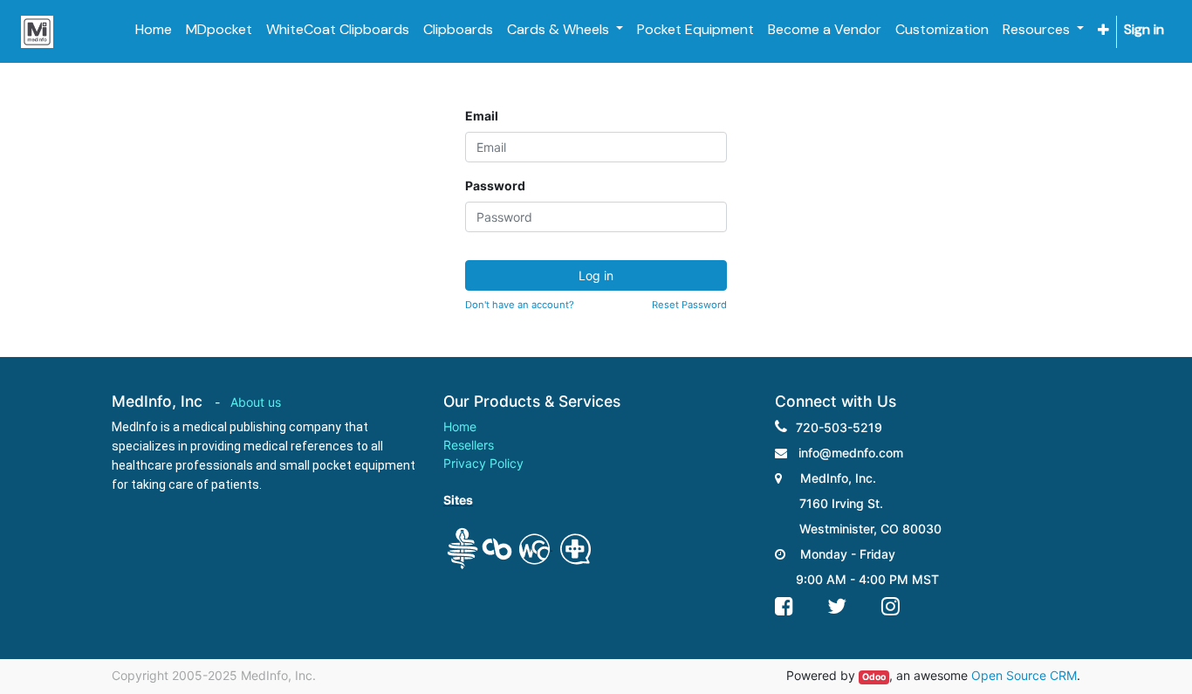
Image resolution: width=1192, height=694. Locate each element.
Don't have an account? (519, 305)
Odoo (874, 677)
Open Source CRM (1024, 675)
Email (481, 115)
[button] (1103, 30)
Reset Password (689, 305)
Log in (596, 275)
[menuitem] (153, 30)
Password (495, 185)
